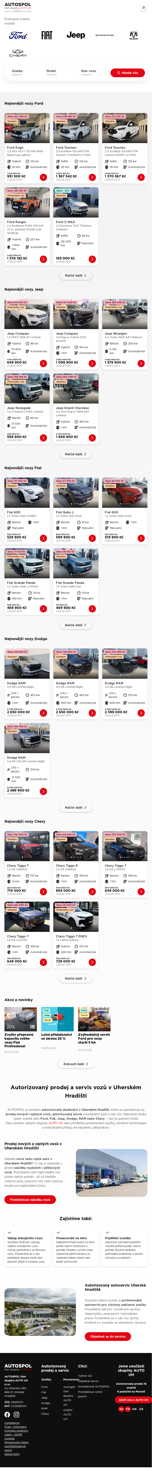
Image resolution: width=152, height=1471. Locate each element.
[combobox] (22, 74)
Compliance (12, 1423)
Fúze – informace (15, 1427)
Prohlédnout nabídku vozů (30, 1200)
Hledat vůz (130, 73)
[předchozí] (7, 128)
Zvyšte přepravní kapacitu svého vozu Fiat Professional (18, 1040)
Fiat (43, 1392)
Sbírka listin (12, 1454)
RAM (44, 1408)
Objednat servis (88, 1381)
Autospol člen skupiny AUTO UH (69, 1396)
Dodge (45, 1403)
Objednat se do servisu (108, 1336)
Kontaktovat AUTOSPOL (94, 1386)
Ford (44, 1387)
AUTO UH (56, 1123)
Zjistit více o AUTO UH (133, 1400)
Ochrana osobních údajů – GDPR (16, 1432)
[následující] (47, 128)
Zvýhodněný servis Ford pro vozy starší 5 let (94, 1039)
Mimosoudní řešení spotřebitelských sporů (16, 1446)
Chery (45, 1414)
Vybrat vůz (85, 1376)
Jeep (44, 1398)
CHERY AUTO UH (68, 1414)
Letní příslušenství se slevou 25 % (56, 1037)
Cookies (9, 1438)
